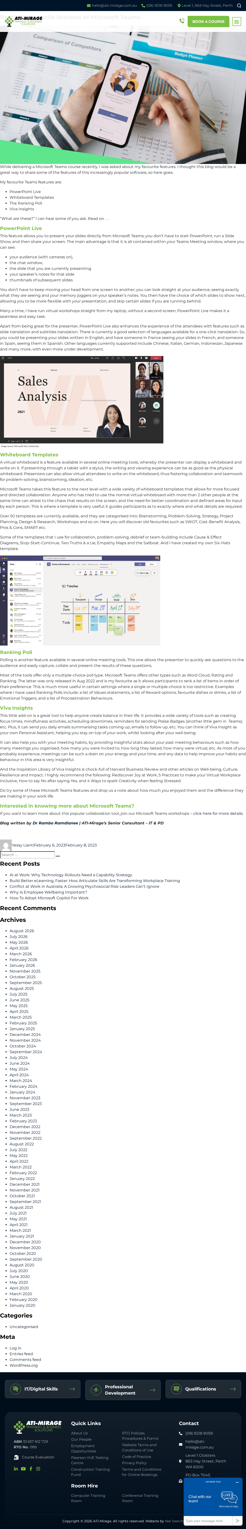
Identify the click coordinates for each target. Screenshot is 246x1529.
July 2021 (18, 1213)
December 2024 (25, 1034)
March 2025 (21, 1017)
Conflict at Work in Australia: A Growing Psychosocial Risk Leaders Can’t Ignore (84, 886)
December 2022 (25, 1126)
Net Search (174, 1521)
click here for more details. (218, 813)
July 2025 (18, 994)
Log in (15, 1348)
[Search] (58, 856)
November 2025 (25, 971)
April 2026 (19, 948)
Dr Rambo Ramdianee (55, 823)
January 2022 (22, 1178)
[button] (236, 21)
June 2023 (19, 1109)
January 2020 (22, 1305)
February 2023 (23, 1121)
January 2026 (22, 965)
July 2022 (18, 1150)
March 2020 (21, 1294)
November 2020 (25, 1247)
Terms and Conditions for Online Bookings (141, 1472)
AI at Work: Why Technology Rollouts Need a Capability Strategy (71, 875)
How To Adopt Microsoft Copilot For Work (49, 898)
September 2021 (25, 1201)
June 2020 (20, 1276)
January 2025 (22, 1029)
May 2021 (18, 1219)
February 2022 (23, 1173)
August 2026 (22, 931)
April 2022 (19, 1161)
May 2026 (19, 942)
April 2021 (19, 1224)
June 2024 (20, 1063)
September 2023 (26, 1103)
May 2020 (19, 1282)
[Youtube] (23, 1469)
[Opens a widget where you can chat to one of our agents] (213, 1501)
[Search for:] (27, 854)
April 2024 (19, 1075)
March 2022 (21, 1167)
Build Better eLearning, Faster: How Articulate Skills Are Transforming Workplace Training (95, 880)
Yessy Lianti (23, 845)
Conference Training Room (140, 1498)
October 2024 (23, 1046)
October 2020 (23, 1253)
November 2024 (25, 1040)
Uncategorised (24, 1326)
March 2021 (20, 1230)
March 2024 (21, 1080)
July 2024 (19, 1057)
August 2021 (21, 1207)
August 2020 (22, 1265)
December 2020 (25, 1242)
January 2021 (22, 1236)
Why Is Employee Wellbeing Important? (48, 892)
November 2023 (25, 1098)
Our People (81, 1439)
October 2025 (23, 977)
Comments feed (25, 1359)
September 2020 (26, 1259)
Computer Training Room (88, 1498)
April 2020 (19, 1288)
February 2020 (23, 1299)
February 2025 (23, 1023)
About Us (79, 1433)
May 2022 (19, 1155)
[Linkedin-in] (16, 1469)
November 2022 (25, 1132)
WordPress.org (24, 1365)
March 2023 (21, 1115)
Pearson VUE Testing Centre (89, 1460)
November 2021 (25, 1190)
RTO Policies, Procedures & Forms (140, 1436)
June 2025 (19, 1000)
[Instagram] (38, 1469)
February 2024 (23, 1086)
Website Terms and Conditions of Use (139, 1448)
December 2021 (25, 1184)
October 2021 (22, 1196)
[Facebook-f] (31, 1469)
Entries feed (21, 1354)
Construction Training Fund (90, 1472)
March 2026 (21, 954)
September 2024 (26, 1052)
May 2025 (19, 1005)
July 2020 (19, 1271)
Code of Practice (136, 1456)
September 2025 (26, 982)
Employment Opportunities (83, 1449)
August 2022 (22, 1144)
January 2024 (22, 1092)
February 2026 (23, 959)
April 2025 (19, 1011)
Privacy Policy (134, 1463)
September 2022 (26, 1138)
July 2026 (19, 936)
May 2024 (19, 1069)
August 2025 (22, 988)
